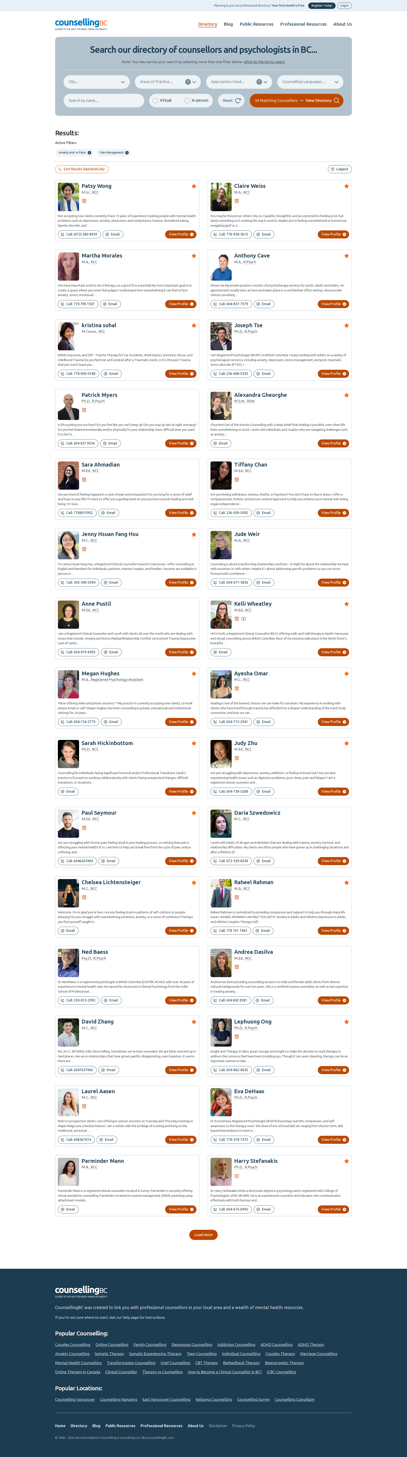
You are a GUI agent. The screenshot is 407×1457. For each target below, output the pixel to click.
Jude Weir (247, 534)
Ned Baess (95, 952)
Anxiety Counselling (72, 1354)
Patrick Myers (99, 395)
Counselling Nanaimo (118, 1399)
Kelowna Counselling (214, 1399)
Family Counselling (150, 1344)
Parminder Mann (103, 1161)
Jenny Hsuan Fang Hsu (110, 534)
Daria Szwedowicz (257, 813)
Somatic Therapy (109, 1354)
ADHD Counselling (277, 1344)
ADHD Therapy (311, 1344)
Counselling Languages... (303, 81)
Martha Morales (102, 255)
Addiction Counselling (236, 1344)
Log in (344, 5)
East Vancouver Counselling (166, 1399)
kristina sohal (99, 325)
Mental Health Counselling (78, 1363)
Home (60, 1426)
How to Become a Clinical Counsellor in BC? (225, 1372)
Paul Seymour (99, 813)
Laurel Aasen (98, 1091)
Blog (228, 24)
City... (73, 81)
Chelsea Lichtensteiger (111, 882)
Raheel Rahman (253, 882)
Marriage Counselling (318, 1354)
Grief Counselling (175, 1363)
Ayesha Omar (251, 673)
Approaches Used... (235, 81)
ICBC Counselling (281, 1372)
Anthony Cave (252, 255)
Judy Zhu (245, 743)
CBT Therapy (206, 1363)
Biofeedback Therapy (241, 1363)
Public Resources (256, 24)
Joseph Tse (248, 325)
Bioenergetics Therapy (284, 1363)
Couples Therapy (280, 1354)
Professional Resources (303, 24)
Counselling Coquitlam (295, 1399)
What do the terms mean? (264, 62)
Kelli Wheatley (253, 604)
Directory (207, 24)
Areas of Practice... (164, 81)
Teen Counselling (202, 1354)
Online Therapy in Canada (77, 1372)
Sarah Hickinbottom (107, 743)
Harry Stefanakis (256, 1161)
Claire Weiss (250, 186)
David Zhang (98, 1021)
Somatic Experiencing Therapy (155, 1354)
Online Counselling (112, 1344)
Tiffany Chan (250, 464)
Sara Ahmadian (101, 464)
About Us (342, 24)
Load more (203, 1235)
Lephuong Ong (253, 1021)
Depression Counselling (191, 1344)
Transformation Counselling (131, 1363)
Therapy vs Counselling (162, 1372)
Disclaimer (218, 1426)
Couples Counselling (73, 1344)
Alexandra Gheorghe (260, 395)
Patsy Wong (97, 186)
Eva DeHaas (249, 1091)
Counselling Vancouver (75, 1399)
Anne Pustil (96, 604)
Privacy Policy (243, 1426)
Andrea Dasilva (253, 952)
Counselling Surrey (253, 1399)
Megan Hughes (101, 673)
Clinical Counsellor (121, 1372)
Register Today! (322, 5)
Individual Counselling (241, 1354)
